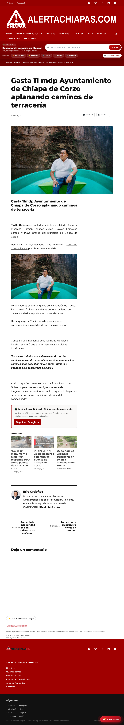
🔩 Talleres (46, 55)
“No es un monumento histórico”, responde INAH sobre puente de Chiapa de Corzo (21, 459)
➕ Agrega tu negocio (112, 55)
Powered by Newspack (38, 721)
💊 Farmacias (33, 55)
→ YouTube (10, 713)
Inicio (9, 34)
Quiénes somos (13, 672)
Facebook (21, 3)
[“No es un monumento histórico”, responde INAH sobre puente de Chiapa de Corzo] (21, 442)
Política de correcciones (18, 679)
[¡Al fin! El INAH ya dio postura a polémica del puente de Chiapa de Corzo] (44, 442)
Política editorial (14, 675)
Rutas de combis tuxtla (29, 34)
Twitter (10, 3)
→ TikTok (20, 709)
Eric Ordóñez (33, 491)
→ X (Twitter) (11, 709)
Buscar (115, 47)
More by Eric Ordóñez (50, 507)
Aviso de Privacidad (15, 683)
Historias (64, 34)
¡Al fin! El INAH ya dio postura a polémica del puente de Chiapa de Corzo (44, 458)
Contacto (28, 38)
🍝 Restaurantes (18, 55)
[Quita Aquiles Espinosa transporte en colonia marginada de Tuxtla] (67, 442)
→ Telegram (21, 713)
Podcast (101, 34)
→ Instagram (22, 706)
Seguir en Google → (27, 422)
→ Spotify (20, 716)
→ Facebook (10, 706)
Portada (9, 62)
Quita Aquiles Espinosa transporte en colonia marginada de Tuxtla (66, 458)
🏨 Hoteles (58, 55)
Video (90, 34)
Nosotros (10, 668)
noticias (50, 34)
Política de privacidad (59, 721)
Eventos (78, 34)
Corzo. (15, 236)
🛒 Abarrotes (71, 55)
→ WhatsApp (11, 716)
